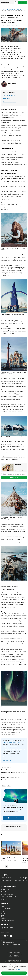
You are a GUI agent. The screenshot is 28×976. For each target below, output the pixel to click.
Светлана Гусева (5, 769)
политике (18, 969)
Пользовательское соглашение (14, 960)
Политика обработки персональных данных (14, 961)
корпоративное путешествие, (11, 742)
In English (3, 929)
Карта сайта (4, 899)
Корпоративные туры (7, 894)
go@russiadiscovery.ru (21, 880)
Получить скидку (14, 477)
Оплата (3, 915)
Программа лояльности (8, 898)
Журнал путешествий (7, 927)
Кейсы (2, 25)
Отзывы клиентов (6, 908)
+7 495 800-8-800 (6, 878)
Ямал (9, 785)
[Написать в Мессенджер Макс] (26, 878)
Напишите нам (14, 829)
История (3, 918)
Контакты (4, 913)
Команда (3, 910)
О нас (2, 906)
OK (14, 973)
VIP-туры (3, 891)
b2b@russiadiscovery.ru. (12, 748)
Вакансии (4, 911)
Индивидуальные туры (7, 893)
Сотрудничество (6, 917)
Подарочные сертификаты (8, 896)
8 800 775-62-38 (6, 880)
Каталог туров (5, 889)
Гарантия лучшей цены (7, 920)
